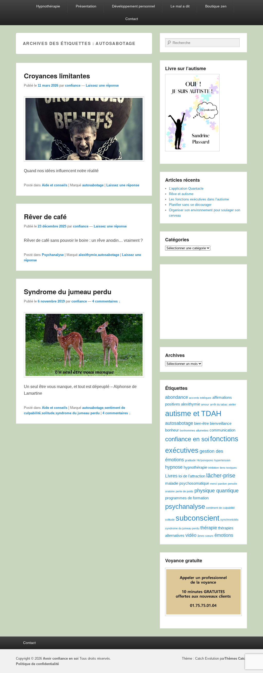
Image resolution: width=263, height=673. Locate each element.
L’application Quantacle (186, 188)
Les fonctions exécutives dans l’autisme (199, 199)
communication (222, 430)
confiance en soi (187, 439)
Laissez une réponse (102, 85)
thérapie (208, 527)
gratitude (190, 460)
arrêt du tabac (219, 404)
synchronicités (229, 519)
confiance (72, 85)
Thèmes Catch (235, 658)
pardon (222, 483)
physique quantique (216, 490)
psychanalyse (185, 506)
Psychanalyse (53, 255)
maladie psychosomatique (187, 483)
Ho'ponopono (205, 460)
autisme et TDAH (193, 413)
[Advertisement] (203, 302)
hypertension (222, 460)
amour (205, 404)
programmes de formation (187, 498)
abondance (176, 397)
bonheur (172, 430)
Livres (171, 475)
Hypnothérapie (48, 6)
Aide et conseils (54, 185)
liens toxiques (228, 467)
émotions (223, 535)
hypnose (174, 467)
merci (213, 483)
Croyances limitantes (57, 75)
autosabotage (93, 185)
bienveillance (220, 423)
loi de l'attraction (192, 476)
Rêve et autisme (181, 194)
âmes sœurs (205, 535)
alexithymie (88, 255)
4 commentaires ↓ (106, 301)
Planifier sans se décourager (190, 205)
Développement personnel (133, 6)
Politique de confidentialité (37, 664)
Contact (131, 19)
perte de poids (184, 491)
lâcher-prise (220, 475)
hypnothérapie (195, 467)
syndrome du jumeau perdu (77, 413)
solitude (48, 413)
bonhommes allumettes (194, 430)
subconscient (197, 518)
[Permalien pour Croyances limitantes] (84, 164)
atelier (232, 404)
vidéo (190, 535)
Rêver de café (45, 216)
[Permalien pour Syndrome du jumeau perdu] (84, 380)
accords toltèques (200, 397)
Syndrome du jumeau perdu (67, 291)
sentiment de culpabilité (220, 507)
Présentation (86, 6)
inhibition (213, 467)
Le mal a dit (180, 6)
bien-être (201, 423)
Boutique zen (216, 6)
